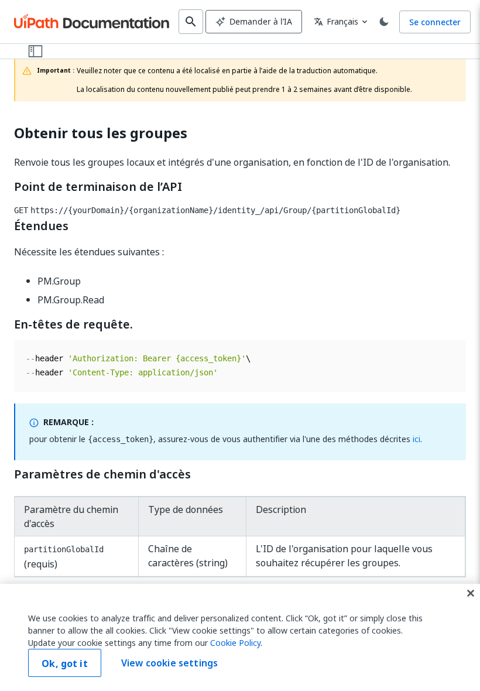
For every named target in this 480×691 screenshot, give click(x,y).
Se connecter (435, 22)
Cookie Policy (235, 643)
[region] (240, 637)
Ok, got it (65, 663)
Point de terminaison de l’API (98, 187)
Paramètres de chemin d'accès (102, 474)
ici (416, 439)
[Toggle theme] (384, 21)
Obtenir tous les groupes (100, 133)
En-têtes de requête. (73, 324)
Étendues (41, 226)
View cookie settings (169, 663)
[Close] (470, 593)
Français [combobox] (336, 21)
